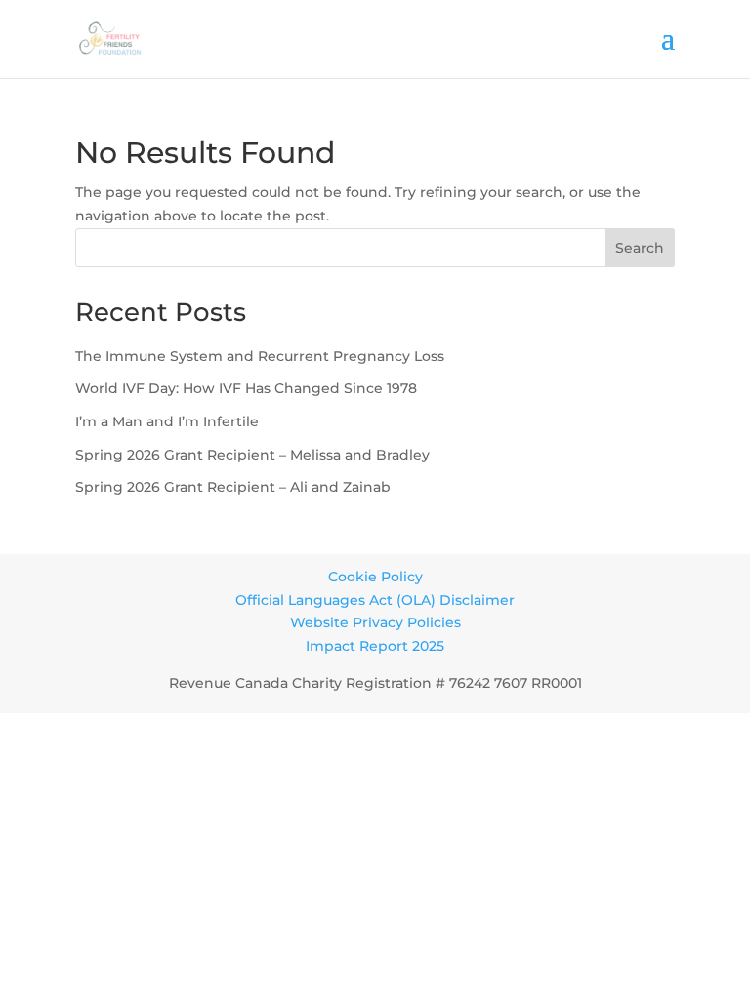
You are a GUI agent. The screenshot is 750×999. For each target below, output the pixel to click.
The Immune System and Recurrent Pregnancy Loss (259, 356)
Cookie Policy (375, 576)
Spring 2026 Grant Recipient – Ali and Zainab (233, 487)
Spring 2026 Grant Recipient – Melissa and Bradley (252, 454)
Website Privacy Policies (375, 622)
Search (639, 248)
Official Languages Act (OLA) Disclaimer (375, 600)
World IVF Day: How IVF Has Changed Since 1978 (246, 388)
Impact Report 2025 (375, 646)
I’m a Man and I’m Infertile (167, 421)
